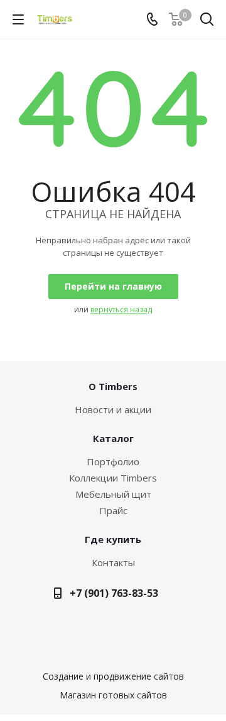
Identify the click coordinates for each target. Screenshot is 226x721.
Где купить (113, 539)
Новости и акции (113, 409)
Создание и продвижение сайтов (113, 676)
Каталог (113, 438)
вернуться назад (121, 309)
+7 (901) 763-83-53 (114, 593)
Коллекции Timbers (113, 477)
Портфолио (113, 461)
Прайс (113, 510)
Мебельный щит (113, 494)
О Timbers (113, 386)
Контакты (113, 562)
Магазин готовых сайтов (113, 695)
